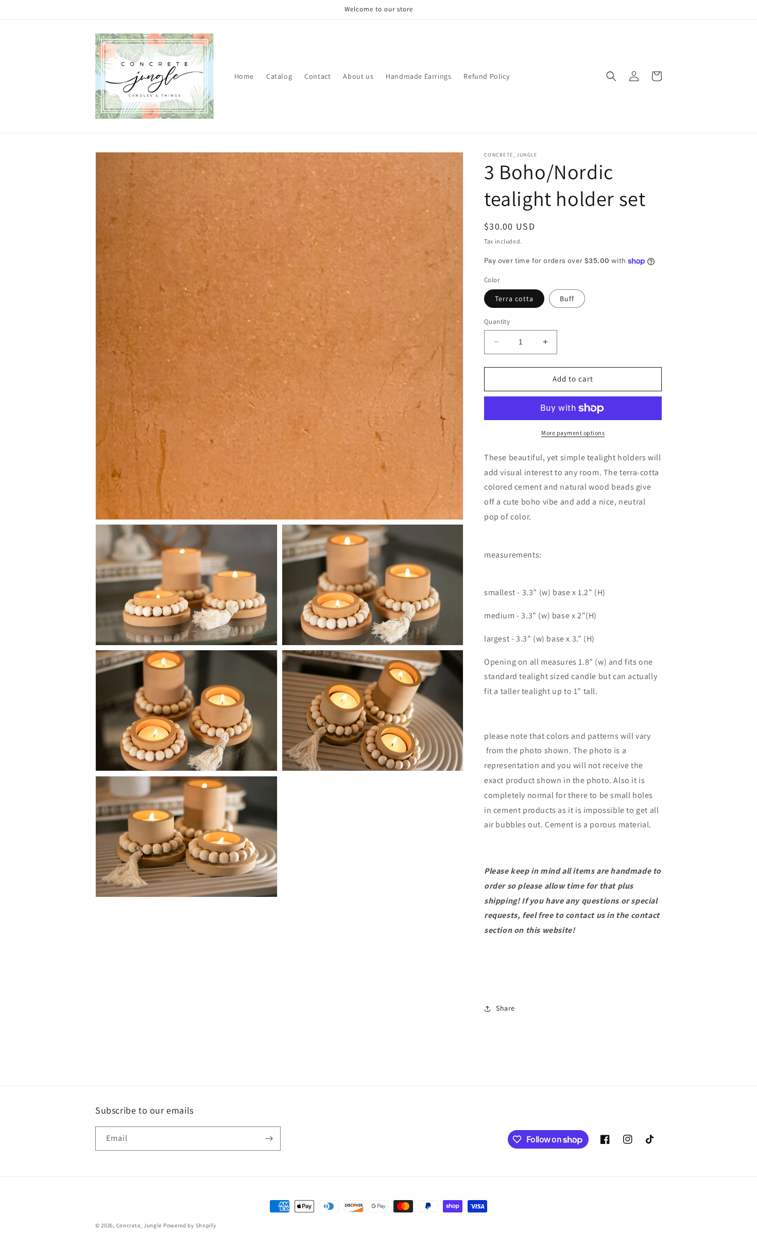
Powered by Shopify (189, 1225)
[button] (611, 76)
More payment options (573, 433)
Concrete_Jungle (139, 1225)
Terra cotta (514, 298)
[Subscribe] (268, 1138)
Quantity (497, 321)
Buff (567, 298)
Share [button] (505, 1008)
